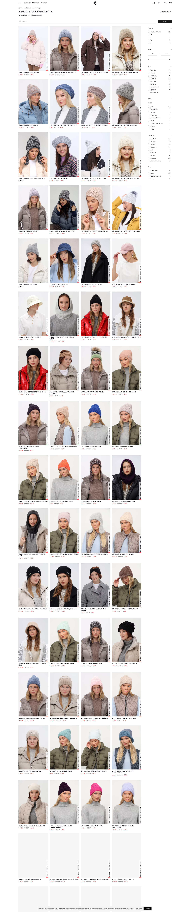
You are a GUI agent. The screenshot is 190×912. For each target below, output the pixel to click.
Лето (152, 179)
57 (151, 37)
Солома (153, 152)
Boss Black (154, 109)
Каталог (20, 8)
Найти (165, 22)
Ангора (153, 141)
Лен (152, 150)
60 (151, 43)
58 (151, 40)
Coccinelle (154, 115)
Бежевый (153, 70)
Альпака (153, 139)
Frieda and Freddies (157, 123)
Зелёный (153, 84)
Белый (153, 73)
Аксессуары (37, 8)
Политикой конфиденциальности (132, 909)
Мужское (35, 3)
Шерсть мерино (156, 161)
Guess (152, 126)
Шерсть (153, 158)
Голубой (153, 78)
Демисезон (154, 170)
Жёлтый (153, 81)
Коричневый (154, 87)
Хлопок (153, 155)
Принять (147, 909)
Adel (152, 107)
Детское (44, 3)
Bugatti (153, 112)
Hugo (152, 129)
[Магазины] (159, 3)
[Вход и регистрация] (165, 3)
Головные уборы (36, 15)
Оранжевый (154, 92)
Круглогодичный (156, 176)
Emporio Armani (155, 118)
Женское (27, 3)
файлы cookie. (56, 909)
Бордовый (154, 76)
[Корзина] (170, 3)
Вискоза (153, 144)
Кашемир (154, 147)
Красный (153, 90)
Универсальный (156, 32)
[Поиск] (153, 3)
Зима (152, 173)
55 (151, 34)
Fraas (152, 121)
